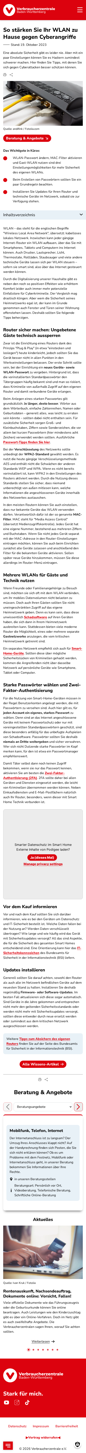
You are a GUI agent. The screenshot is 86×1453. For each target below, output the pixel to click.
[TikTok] (27, 1402)
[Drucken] (4, 74)
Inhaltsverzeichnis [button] (19, 215)
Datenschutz (17, 1426)
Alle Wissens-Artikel (40, 1064)
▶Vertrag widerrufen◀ (43, 1437)
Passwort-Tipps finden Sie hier (26, 442)
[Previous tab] (7, 1106)
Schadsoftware (35, 617)
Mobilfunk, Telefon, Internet (36, 1130)
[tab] (28, 1350)
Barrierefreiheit (66, 1426)
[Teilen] (11, 74)
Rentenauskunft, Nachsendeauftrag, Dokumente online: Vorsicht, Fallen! (37, 1293)
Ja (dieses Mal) (42, 857)
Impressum (41, 1426)
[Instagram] (17, 1402)
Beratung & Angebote (25, 138)
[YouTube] (6, 1402)
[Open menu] (8, 1446)
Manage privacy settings (43, 864)
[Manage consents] (77, 1444)
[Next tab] (78, 1106)
